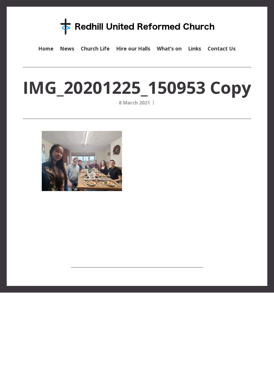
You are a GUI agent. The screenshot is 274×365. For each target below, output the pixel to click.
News (67, 48)
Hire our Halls (133, 48)
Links (194, 48)
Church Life (95, 48)
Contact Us (222, 48)
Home (46, 48)
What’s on (169, 48)
